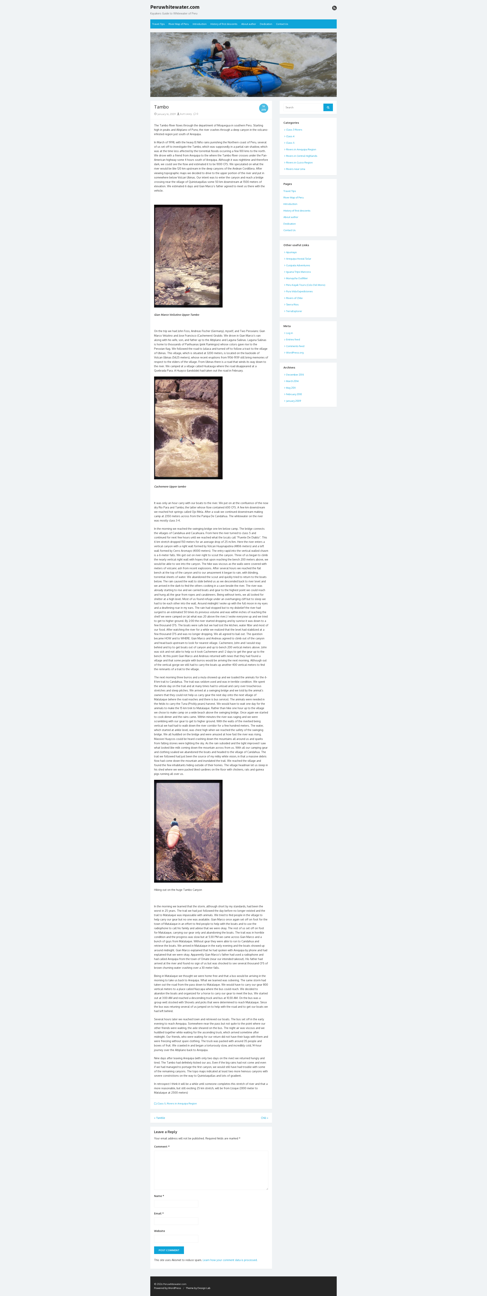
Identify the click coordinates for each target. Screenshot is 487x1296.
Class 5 (161, 1103)
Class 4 (290, 136)
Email (159, 1213)
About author (248, 23)
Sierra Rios (292, 304)
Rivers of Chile (294, 298)
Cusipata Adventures (298, 265)
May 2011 (291, 387)
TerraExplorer (294, 311)
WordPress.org (295, 352)
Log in (289, 333)
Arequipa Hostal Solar (298, 258)
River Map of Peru (179, 23)
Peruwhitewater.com (175, 7)
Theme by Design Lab (198, 1288)
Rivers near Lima (295, 168)
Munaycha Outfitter (297, 278)
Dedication (266, 23)
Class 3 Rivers (294, 129)
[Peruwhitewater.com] (243, 64)
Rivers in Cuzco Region (299, 162)
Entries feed (293, 339)
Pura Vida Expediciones (299, 291)
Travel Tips (158, 23)
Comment (162, 1146)
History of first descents (223, 23)
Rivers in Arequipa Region (182, 1103)
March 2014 (292, 381)
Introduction (200, 23)
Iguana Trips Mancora (298, 271)
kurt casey (186, 113)
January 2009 (293, 400)
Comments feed (295, 346)
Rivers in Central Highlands (301, 155)
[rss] (334, 8)
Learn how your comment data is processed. (230, 1260)
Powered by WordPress (167, 1288)
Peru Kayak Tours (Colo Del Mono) (305, 284)
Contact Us (282, 23)
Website (159, 1231)
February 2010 (294, 394)
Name (159, 1196)
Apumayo (291, 252)
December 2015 (295, 374)
